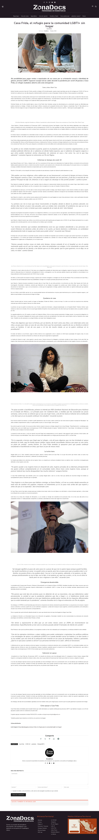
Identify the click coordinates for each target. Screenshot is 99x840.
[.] (2, 6)
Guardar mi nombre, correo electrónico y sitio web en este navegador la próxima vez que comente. (35, 791)
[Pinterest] (49, 739)
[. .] (18, 819)
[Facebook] (44, 2)
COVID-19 (27, 744)
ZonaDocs (49, 759)
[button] (95, 6)
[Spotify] (55, 2)
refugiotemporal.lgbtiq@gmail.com (51, 714)
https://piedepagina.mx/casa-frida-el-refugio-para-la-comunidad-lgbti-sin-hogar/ (40, 727)
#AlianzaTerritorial (45, 816)
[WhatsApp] (54, 739)
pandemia (34, 744)
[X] (45, 739)
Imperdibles (49, 28)
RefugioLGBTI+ (41, 744)
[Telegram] (58, 739)
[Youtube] (52, 2)
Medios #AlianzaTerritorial (79, 816)
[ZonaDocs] (49, 752)
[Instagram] (49, 2)
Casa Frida (21, 744)
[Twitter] (47, 2)
